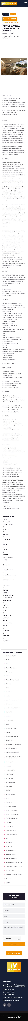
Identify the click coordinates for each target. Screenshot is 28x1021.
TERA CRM (17, 1017)
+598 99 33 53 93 (10, 992)
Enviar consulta (14, 944)
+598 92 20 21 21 (9, 995)
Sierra (23, 1016)
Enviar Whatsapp (14, 953)
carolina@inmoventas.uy (12, 1000)
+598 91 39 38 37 (9, 989)
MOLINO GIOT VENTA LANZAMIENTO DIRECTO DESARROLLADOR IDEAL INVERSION (11, 27)
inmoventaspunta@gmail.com (14, 997)
